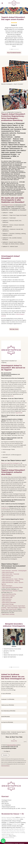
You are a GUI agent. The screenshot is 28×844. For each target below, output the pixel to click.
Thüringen (4, 832)
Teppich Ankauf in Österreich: (11, 605)
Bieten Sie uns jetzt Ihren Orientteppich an (10, 463)
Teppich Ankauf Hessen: (7, 590)
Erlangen (19, 824)
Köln (20, 829)
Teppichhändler (18, 412)
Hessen (8, 832)
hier (12, 396)
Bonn (23, 829)
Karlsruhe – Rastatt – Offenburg (16, 579)
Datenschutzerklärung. (5, 765)
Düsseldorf (16, 829)
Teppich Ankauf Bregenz (12, 607)
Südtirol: (4, 836)
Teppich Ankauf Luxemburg (8, 614)
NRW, (12, 829)
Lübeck (17, 830)
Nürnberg (14, 824)
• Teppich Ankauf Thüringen (7, 604)
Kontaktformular (7, 185)
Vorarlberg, (22, 832)
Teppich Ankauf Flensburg (8, 572)
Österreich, (17, 832)
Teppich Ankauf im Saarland (8, 595)
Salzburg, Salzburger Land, (7, 834)
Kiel (14, 830)
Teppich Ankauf (5, 579)
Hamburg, (11, 830)
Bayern (23, 827)
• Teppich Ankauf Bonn (6, 599)
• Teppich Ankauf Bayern (6, 585)
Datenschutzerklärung (12, 745)
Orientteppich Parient (7, 205)
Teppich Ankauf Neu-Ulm (7, 575)
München (4, 817)
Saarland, (12, 832)
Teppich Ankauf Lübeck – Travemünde (10, 574)
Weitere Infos (14, 329)
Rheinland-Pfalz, (5, 830)
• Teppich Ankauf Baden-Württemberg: (10, 587)
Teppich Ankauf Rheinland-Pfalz (9, 594)
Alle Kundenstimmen (14, 52)
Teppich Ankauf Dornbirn (11, 609)
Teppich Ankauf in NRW (7, 597)
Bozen (7, 836)
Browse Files (14, 741)
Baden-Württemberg (6, 829)
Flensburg (22, 830)
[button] (9, 49)
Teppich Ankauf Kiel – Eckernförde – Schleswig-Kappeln (14, 570)
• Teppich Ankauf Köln (6, 600)
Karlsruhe (22, 817)
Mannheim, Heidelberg (7, 819)
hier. (2, 516)
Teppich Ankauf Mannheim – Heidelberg (11, 580)
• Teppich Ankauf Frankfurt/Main (8, 602)
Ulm (8, 822)
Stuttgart (21, 587)
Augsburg (8, 817)
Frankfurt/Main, (15, 819)
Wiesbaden (15, 590)
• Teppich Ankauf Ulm (6, 577)
